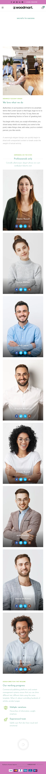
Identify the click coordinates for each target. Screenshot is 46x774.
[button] (23, 744)
